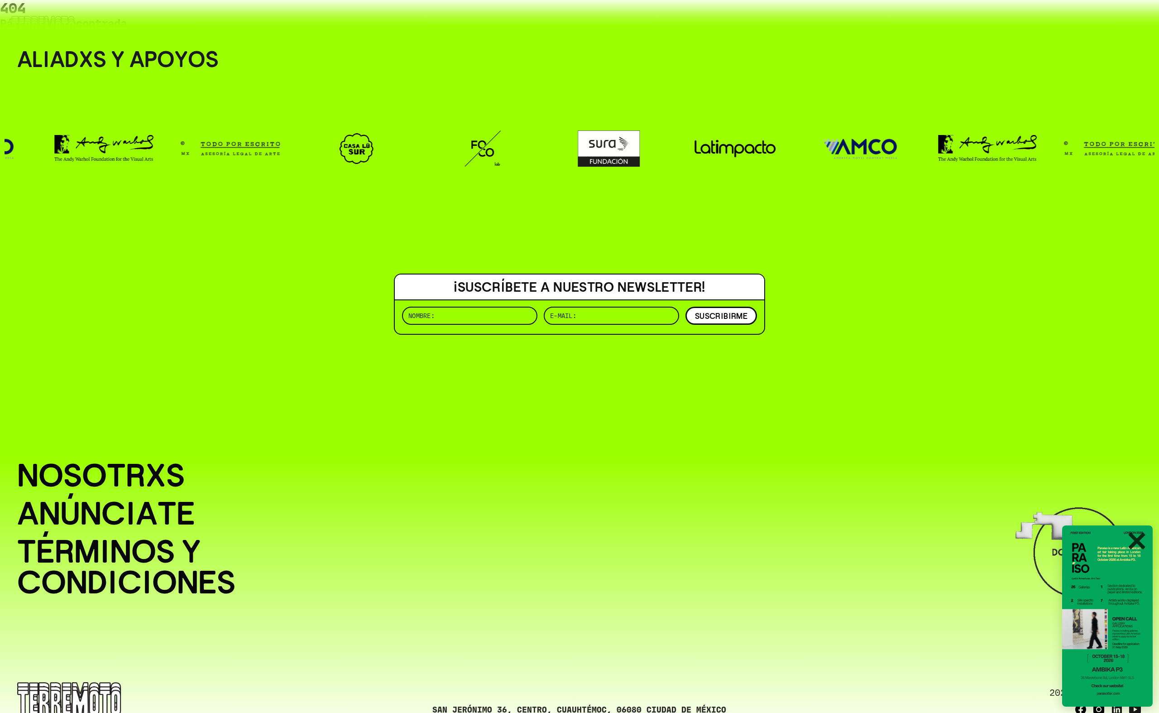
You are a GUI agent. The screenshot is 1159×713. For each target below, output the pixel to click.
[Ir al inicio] (43, 25)
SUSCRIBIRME (721, 316)
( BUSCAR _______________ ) (991, 20)
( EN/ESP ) (1109, 20)
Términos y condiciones (126, 566)
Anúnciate (106, 513)
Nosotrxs (101, 475)
